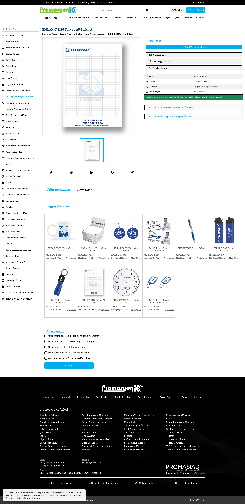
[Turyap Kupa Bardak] (61, 230)
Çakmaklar (11, 66)
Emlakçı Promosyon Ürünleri (19, 97)
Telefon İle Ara (160, 68)
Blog (184, 397)
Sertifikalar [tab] (84, 190)
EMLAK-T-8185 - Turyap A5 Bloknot (93, 301)
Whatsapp (69, 262)
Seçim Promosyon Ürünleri (18, 250)
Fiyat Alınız (199, 92)
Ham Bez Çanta (101, 18)
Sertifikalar (70, 2)
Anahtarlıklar (131, 18)
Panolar (9, 207)
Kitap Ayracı (11, 139)
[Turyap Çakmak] (224, 230)
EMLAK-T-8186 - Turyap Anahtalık (61, 301)
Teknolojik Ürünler (152, 18)
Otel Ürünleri (12, 201)
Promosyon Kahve (14, 225)
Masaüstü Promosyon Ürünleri (19, 170)
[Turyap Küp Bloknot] (93, 230)
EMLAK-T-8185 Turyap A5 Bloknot (120, 34)
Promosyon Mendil (14, 231)
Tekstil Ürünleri (13, 286)
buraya (27, 498)
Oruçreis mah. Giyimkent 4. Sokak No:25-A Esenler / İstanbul (71, 472)
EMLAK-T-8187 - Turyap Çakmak (224, 249)
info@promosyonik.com (52, 462)
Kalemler (116, 18)
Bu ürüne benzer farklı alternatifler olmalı (69, 358)
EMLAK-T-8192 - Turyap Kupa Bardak (61, 249)
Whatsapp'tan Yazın (162, 61)
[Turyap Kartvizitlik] (159, 230)
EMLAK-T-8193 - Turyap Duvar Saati (126, 301)
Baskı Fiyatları (98, 2)
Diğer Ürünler (12, 78)
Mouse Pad (10, 182)
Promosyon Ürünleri (49, 34)
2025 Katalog (83, 2)
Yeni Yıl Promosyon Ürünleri (19, 299)
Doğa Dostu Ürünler (14, 84)
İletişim (110, 2)
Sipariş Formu (159, 55)
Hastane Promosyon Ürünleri (19, 109)
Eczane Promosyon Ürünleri (18, 90)
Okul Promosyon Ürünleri (17, 195)
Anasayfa (48, 397)
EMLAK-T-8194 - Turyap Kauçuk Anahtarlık (159, 301)
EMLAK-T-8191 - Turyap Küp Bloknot (93, 249)
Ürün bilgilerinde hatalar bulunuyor (66, 347)
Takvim (9, 274)
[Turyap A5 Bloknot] (93, 282)
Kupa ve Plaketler (14, 152)
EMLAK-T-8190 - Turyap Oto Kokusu (126, 249)
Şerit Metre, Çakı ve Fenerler (19, 262)
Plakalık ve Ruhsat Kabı (16, 213)
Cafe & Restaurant (13, 60)
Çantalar (10, 72)
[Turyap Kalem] (191, 230)
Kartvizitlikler (13, 133)
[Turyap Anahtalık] (61, 282)
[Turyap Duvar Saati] (126, 282)
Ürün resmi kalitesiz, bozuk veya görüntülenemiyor (74, 335)
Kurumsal (45, 2)
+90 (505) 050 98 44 (91, 462)
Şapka (177, 18)
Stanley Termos (13, 268)
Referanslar (57, 2)
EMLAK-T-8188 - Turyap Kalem (191, 248)
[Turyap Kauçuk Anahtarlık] (159, 282)
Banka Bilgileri (123, 397)
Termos (188, 18)
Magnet (9, 164)
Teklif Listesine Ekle (195, 47)
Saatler (9, 243)
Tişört (168, 18)
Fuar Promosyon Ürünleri (17, 103)
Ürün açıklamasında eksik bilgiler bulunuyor (71, 341)
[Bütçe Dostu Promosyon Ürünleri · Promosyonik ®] (59, 10)
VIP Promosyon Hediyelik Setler (20, 292)
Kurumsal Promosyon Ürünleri (20, 158)
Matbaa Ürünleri (13, 176)
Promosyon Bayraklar (16, 219)
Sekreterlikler (12, 256)
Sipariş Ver (54, 262)
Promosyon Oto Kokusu (79, 18)
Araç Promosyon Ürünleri (17, 48)
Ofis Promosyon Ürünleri (17, 188)
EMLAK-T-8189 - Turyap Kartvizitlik (159, 249)
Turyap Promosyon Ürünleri (94, 34)
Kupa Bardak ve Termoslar (18, 146)
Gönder (69, 365)
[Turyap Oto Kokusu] (126, 230)
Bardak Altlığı (12, 54)
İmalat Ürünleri (13, 121)
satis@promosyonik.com (52, 465)
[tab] (59, 189)
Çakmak (200, 18)
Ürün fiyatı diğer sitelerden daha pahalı (68, 352)
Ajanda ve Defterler (14, 35)
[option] (92, 87)
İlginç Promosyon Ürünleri (18, 115)
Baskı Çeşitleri (167, 397)
